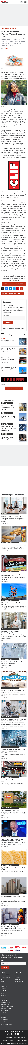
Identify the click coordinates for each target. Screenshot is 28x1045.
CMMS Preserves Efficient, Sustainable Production (8, 428)
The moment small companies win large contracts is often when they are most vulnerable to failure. (11, 932)
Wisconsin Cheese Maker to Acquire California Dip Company (9, 359)
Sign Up (5, 967)
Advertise (16, 1037)
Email (2, 960)
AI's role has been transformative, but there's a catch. (13, 755)
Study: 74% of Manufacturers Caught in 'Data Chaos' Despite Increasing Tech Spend (13, 720)
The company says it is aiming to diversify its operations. (13, 872)
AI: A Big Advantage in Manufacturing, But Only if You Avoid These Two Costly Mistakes (13, 751)
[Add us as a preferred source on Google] (21, 288)
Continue (8, 322)
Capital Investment (8, 28)
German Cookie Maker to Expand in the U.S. (8, 349)
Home (3, 628)
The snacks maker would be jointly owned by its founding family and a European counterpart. (13, 607)
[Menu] (25, 2)
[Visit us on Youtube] (18, 1034)
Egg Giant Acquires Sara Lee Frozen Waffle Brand (13, 868)
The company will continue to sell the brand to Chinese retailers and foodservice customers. (13, 784)
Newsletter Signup (7, 1037)
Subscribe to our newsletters (14, 284)
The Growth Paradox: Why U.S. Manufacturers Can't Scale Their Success (13, 927)
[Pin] (17, 288)
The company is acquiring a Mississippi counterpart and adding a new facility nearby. (12, 547)
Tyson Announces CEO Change (10, 810)
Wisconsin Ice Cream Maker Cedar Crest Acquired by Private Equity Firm (12, 691)
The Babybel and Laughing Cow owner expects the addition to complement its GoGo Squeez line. (13, 901)
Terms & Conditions (8, 1040)
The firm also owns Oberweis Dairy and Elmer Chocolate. (13, 694)
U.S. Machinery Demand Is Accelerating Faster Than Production (12, 662)
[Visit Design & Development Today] (3, 947)
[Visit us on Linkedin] (15, 1034)
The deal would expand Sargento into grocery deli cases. (13, 578)
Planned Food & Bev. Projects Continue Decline (8, 407)
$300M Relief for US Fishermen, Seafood (8, 417)
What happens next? (6, 665)
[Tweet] (14, 288)
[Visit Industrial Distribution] (3, 950)
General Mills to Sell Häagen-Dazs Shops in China (13, 780)
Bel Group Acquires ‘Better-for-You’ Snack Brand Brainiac (13, 897)
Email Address (7, 315)
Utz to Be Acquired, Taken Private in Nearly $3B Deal (8, 368)
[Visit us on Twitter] (12, 1034)
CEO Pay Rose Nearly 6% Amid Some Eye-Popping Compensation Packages (13, 839)
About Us (22, 1037)
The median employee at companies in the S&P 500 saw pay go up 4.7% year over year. (13, 843)
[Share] (6, 288)
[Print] (2, 288)
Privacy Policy (18, 1039)
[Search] (21, 2)
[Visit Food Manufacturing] (10, 947)
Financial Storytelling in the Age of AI (11, 516)
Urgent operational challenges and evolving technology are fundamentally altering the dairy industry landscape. (13, 636)
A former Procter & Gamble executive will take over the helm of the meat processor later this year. (13, 814)
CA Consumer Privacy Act (20, 1040)
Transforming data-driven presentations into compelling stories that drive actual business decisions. (13, 520)
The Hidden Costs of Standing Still (8, 438)
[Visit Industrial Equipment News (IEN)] (17, 947)
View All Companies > (14, 388)
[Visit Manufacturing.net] (10, 950)
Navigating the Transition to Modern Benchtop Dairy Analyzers (11, 632)
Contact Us (10, 1039)
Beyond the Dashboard (7, 340)
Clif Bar (6, 48)
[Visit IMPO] (24, 947)
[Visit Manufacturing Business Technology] (17, 950)
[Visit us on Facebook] (8, 1034)
